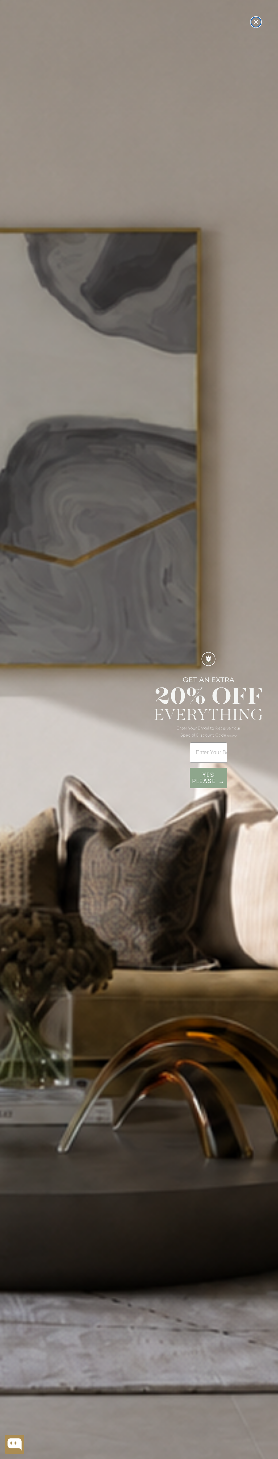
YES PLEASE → (208, 778)
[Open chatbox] (14, 1444)
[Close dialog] (256, 22)
